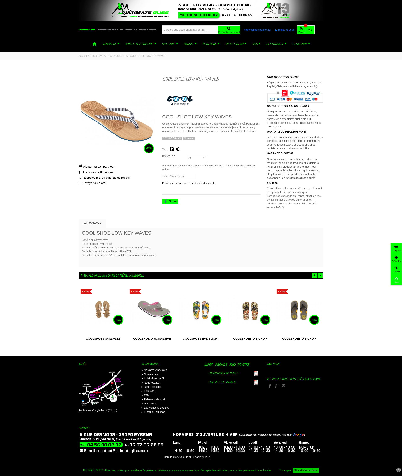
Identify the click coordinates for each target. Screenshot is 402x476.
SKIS (255, 44)
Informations (91, 223)
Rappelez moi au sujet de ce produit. (107, 177)
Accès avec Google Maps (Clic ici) (98, 410)
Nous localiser (150, 382)
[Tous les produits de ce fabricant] (211, 99)
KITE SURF (168, 44)
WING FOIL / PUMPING (139, 44)
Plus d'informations (305, 470)
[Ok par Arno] (201, 10)
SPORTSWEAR (234, 44)
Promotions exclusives (223, 373)
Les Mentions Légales (155, 407)
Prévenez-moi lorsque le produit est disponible (188, 183)
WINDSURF (109, 44)
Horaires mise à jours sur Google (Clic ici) (187, 457)
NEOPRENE (209, 44)
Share (172, 201)
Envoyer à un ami (94, 183)
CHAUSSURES (119, 56)
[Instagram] (284, 386)
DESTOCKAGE (275, 44)
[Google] (277, 386)
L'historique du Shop (154, 378)
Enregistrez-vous (284, 29)
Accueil (83, 56)
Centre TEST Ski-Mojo (222, 382)
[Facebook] (269, 386)
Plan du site (149, 403)
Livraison (148, 391)
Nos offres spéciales (154, 370)
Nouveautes (149, 374)
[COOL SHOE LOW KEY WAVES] (117, 120)
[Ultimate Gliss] (117, 29)
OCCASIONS (299, 44)
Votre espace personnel (257, 29)
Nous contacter (151, 386)
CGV (145, 395)
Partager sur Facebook (98, 172)
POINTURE (169, 156)
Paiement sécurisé (153, 399)
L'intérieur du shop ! (153, 412)
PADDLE (189, 44)
